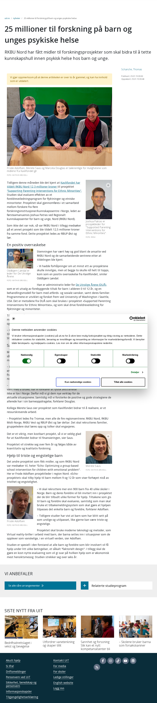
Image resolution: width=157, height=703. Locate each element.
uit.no (7, 18)
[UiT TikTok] (118, 661)
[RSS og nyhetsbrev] (97, 667)
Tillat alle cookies (123, 382)
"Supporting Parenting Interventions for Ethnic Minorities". (44, 191)
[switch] (61, 361)
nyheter (16, 18)
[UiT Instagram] (110, 661)
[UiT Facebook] (103, 661)
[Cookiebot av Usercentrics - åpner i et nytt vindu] (131, 318)
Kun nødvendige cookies (78, 382)
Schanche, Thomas (131, 69)
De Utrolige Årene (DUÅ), (91, 285)
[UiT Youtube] (125, 661)
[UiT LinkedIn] (133, 661)
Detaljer (135, 372)
